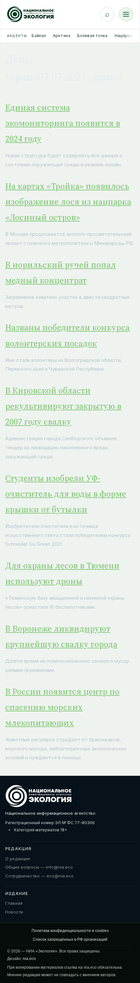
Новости (14, 911)
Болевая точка (92, 35)
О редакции (17, 858)
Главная (13, 903)
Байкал (39, 35)
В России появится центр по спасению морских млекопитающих (62, 707)
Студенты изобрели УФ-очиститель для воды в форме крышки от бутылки (65, 493)
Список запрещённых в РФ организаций (70, 939)
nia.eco (29, 958)
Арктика (61, 35)
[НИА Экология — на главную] (30, 14)
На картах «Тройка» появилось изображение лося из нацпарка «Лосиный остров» (68, 201)
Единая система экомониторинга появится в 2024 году (62, 123)
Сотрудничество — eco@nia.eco (39, 875)
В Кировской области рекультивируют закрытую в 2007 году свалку (63, 406)
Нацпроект (126, 35)
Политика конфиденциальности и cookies (70, 930)
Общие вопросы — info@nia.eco (39, 867)
